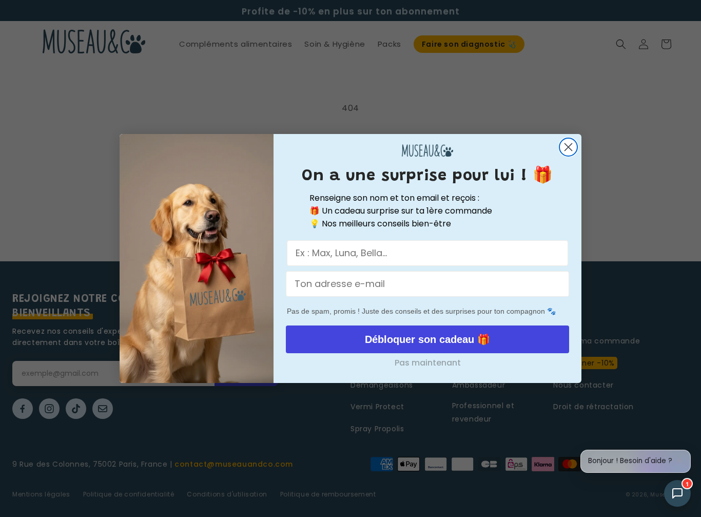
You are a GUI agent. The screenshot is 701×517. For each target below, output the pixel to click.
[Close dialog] (568, 147)
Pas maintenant (428, 363)
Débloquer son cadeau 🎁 (427, 339)
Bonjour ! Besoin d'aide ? (630, 461)
